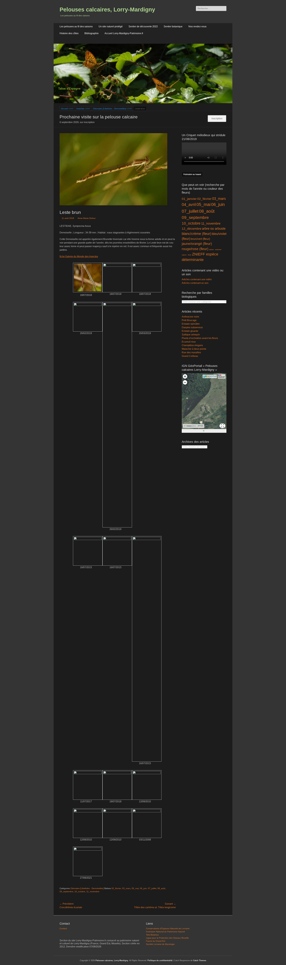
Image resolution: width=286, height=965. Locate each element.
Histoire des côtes (69, 33)
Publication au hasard (192, 174)
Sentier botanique (173, 26)
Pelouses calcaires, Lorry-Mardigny (107, 9)
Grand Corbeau (190, 356)
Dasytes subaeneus (192, 327)
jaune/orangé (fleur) (197, 244)
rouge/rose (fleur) (195, 249)
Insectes (83, 108)
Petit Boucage (189, 320)
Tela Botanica (152, 935)
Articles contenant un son (195, 283)
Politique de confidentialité (159, 960)
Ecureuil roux (189, 341)
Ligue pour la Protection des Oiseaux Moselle (167, 938)
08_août (161, 888)
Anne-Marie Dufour (87, 218)
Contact (63, 928)
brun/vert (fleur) (200, 238)
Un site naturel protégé (111, 26)
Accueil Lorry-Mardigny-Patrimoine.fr (124, 33)
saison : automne (215, 249)
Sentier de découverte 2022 (143, 26)
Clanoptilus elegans (192, 345)
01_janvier (189, 198)
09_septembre (66, 891)
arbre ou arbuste (214, 228)
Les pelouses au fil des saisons (76, 26)
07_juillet (152, 888)
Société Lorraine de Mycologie (160, 944)
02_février (116, 888)
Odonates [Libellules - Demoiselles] (112, 108)
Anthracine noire (190, 316)
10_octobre (79, 891)
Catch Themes (199, 960)
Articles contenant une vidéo (197, 279)
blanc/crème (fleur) (196, 234)
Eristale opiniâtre (191, 324)
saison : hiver (186, 255)
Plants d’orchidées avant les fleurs (200, 338)
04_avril (189, 204)
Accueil (67, 108)
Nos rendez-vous (197, 26)
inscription (217, 118)
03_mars (126, 888)
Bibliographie (91, 33)
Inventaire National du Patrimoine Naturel (165, 931)
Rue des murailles (191, 352)
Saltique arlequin (191, 334)
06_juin (143, 888)
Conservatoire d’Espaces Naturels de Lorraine (167, 928)
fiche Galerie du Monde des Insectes (79, 256)
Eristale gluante (190, 331)
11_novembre (92, 891)
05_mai (135, 888)
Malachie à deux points (194, 349)
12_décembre (191, 228)
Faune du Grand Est (155, 941)
